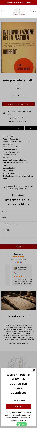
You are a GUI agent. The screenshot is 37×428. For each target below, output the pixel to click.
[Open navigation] (5, 11)
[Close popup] (34, 370)
